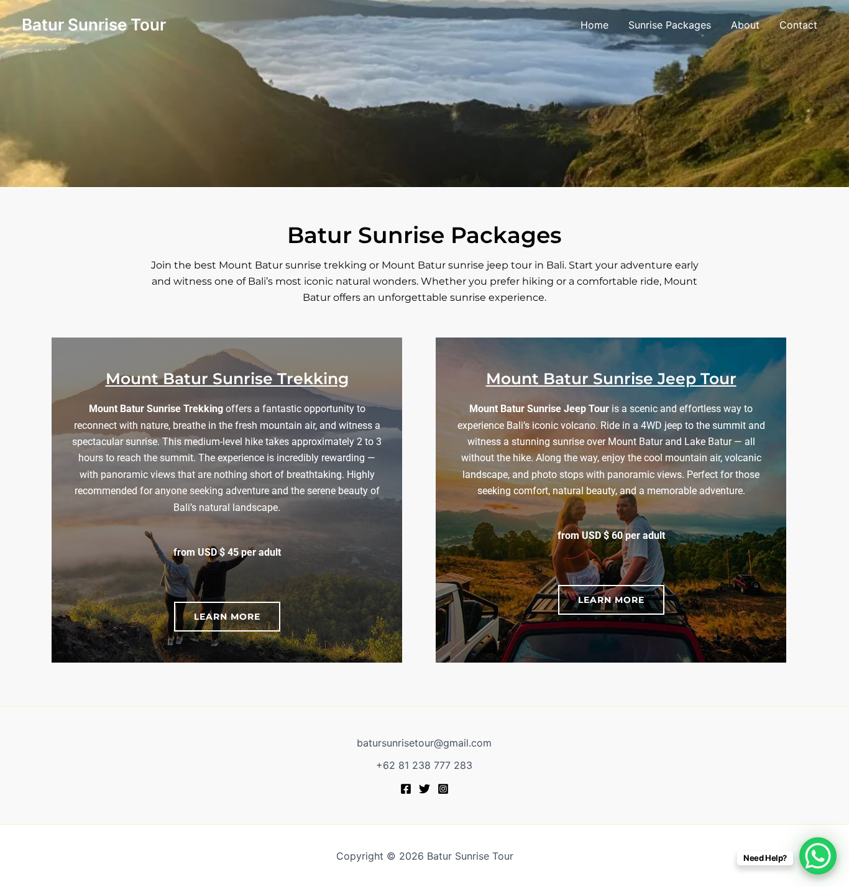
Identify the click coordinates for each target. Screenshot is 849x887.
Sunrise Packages (669, 25)
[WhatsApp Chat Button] (818, 856)
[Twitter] (424, 788)
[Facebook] (405, 788)
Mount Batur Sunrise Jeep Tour (611, 378)
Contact (798, 25)
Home (594, 25)
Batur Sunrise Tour (94, 24)
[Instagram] (443, 788)
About (745, 25)
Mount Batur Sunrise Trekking (227, 378)
